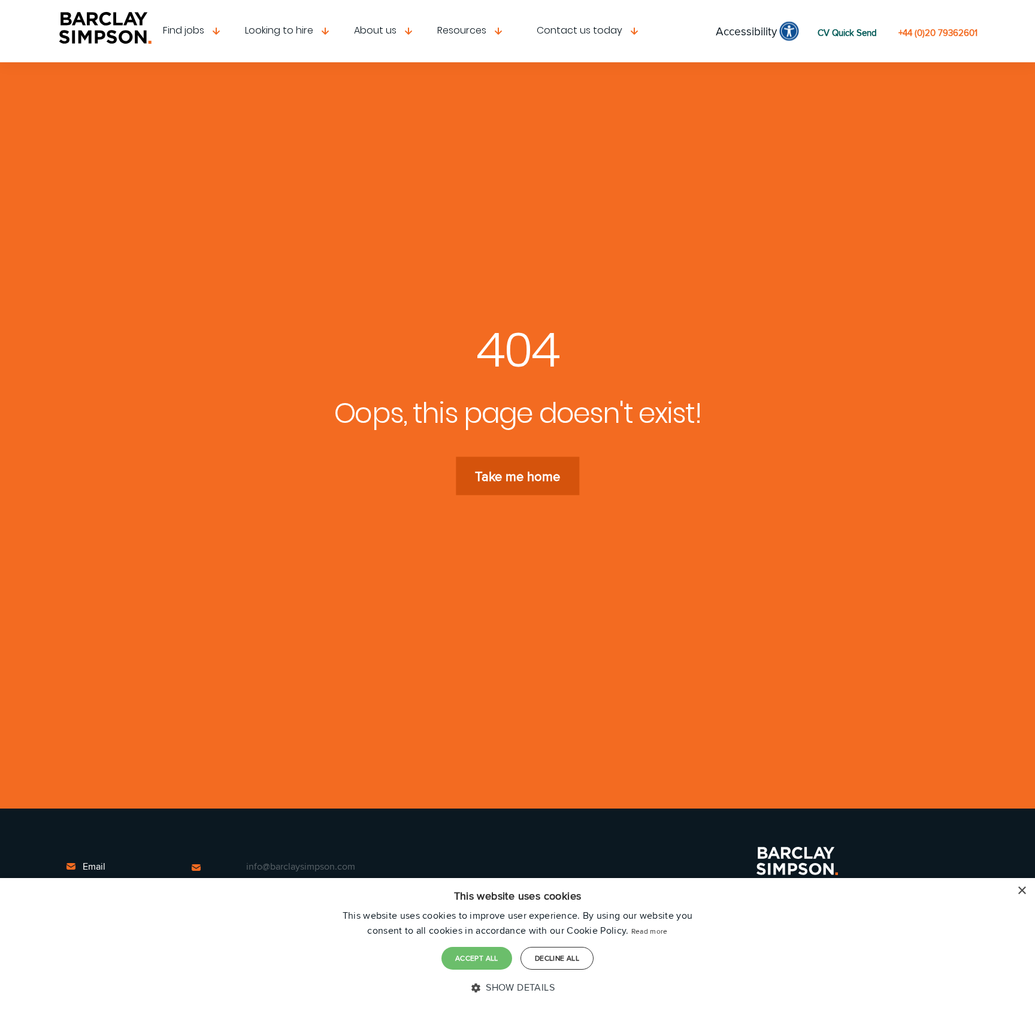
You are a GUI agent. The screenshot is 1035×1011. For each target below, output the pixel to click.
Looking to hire (279, 30)
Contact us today (579, 30)
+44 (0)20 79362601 (938, 32)
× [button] (1021, 890)
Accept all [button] (476, 958)
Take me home (517, 476)
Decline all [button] (557, 958)
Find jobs (183, 30)
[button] (517, 988)
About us (375, 30)
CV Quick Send (847, 32)
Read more (649, 931)
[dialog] (517, 944)
